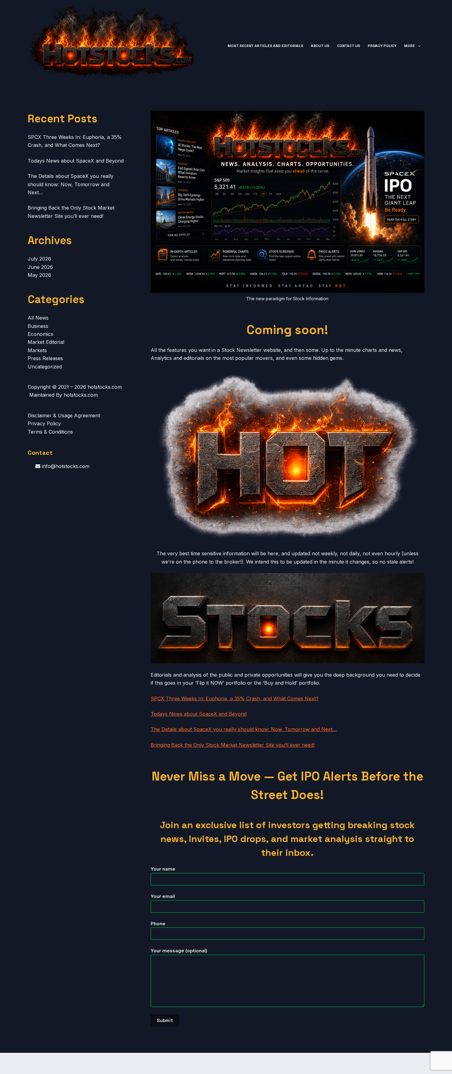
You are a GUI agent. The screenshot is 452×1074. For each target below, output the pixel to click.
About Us (320, 45)
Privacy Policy (382, 45)
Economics (40, 334)
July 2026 (39, 259)
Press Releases (45, 358)
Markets (37, 350)
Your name (163, 869)
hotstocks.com (105, 387)
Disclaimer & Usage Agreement (64, 415)
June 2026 (40, 267)
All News (38, 318)
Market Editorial (46, 342)
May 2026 (39, 275)
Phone (158, 923)
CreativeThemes (135, 1063)
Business (38, 326)
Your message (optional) (179, 951)
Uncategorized (45, 367)
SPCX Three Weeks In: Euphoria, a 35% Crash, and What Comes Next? (235, 698)
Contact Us (348, 45)
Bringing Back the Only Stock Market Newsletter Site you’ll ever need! (233, 745)
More (409, 45)
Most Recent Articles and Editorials (265, 45)
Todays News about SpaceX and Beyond (199, 714)
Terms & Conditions (50, 432)
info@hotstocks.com (64, 466)
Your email (163, 896)
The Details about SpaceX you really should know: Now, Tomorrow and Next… (244, 729)
